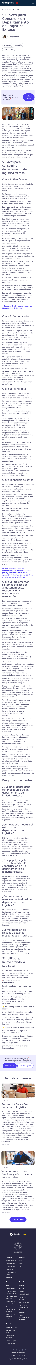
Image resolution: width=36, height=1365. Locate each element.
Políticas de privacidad (18, 1356)
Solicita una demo (11, 1327)
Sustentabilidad (24, 1294)
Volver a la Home (18, 1219)
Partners (21, 1291)
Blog (7, 1285)
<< (17, 307)
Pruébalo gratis (29, 97)
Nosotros (21, 1285)
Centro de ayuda (11, 1341)
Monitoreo (9, 1277)
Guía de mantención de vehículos (10, 1309)
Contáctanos (9, 1066)
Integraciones (10, 1263)
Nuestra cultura (24, 1302)
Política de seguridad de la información (24, 1317)
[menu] (18, 2)
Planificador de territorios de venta (10, 1316)
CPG (20, 1266)
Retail (20, 1263)
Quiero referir (10, 1343)
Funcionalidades (11, 1260)
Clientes (21, 1288)
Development (10, 1269)
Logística (21, 1260)
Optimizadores (10, 1266)
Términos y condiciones (18, 1352)
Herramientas (10, 1288)
